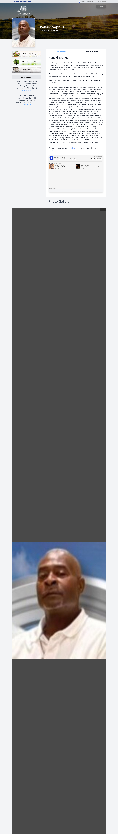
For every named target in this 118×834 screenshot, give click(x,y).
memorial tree (72, 148)
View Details (26, 90)
